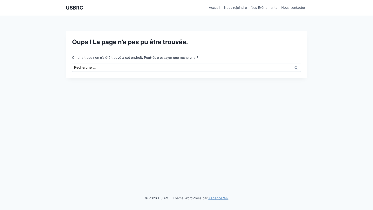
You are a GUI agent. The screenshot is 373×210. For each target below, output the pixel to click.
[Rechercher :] (186, 67)
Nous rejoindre (235, 8)
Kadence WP (218, 198)
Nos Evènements (264, 8)
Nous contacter (293, 8)
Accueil (214, 8)
